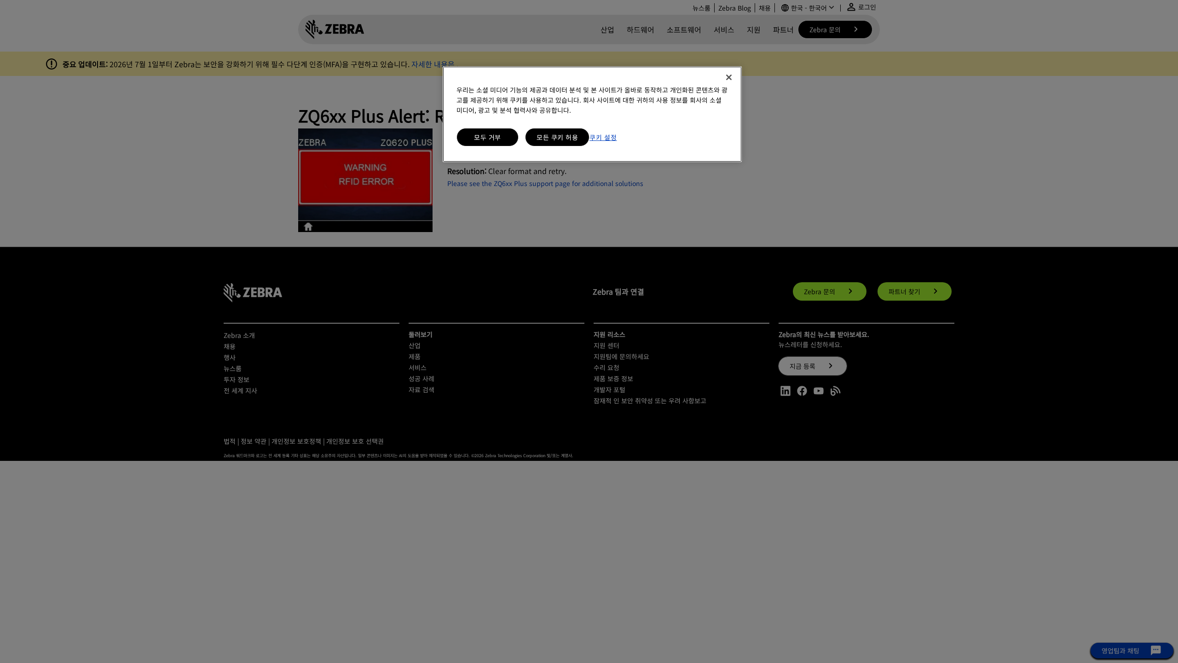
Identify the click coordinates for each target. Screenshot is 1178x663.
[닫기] (729, 77)
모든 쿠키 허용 (557, 137)
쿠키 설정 (603, 137)
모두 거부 (487, 137)
